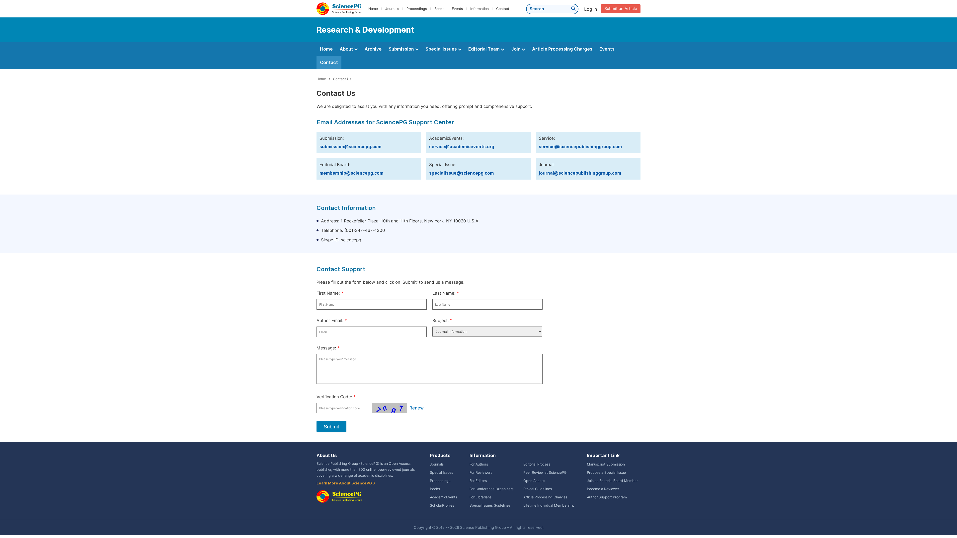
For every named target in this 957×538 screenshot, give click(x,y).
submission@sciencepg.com (350, 146)
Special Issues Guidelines (490, 505)
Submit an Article (620, 8)
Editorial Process (536, 464)
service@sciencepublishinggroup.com (580, 146)
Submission (402, 49)
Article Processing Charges (562, 49)
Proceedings (416, 9)
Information (479, 9)
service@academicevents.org (461, 146)
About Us (327, 455)
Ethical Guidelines (537, 489)
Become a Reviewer (603, 489)
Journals (392, 9)
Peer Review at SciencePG (544, 472)
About (347, 49)
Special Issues (441, 49)
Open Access (534, 481)
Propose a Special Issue (606, 472)
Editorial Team (484, 49)
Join (516, 49)
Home (373, 9)
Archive (373, 49)
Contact (502, 9)
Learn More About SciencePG (345, 483)
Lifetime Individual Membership (548, 505)
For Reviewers (481, 472)
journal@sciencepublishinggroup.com (580, 173)
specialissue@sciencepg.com (461, 173)
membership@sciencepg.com (351, 173)
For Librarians (480, 497)
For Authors (479, 464)
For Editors (478, 481)
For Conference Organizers (491, 489)
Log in (590, 9)
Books (439, 9)
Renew (416, 407)
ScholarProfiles (442, 505)
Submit (331, 426)
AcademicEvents (443, 497)
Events (457, 9)
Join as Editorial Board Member (612, 481)
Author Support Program (607, 497)
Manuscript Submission (606, 464)
